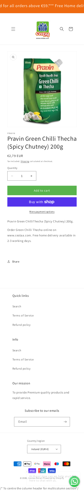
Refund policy (21, 325)
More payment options (41, 211)
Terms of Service (23, 315)
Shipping (25, 161)
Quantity (12, 168)
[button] (13, 29)
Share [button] (16, 261)
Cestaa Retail (35, 478)
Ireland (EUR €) (40, 449)
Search (16, 306)
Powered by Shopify (53, 478)
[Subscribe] (65, 422)
